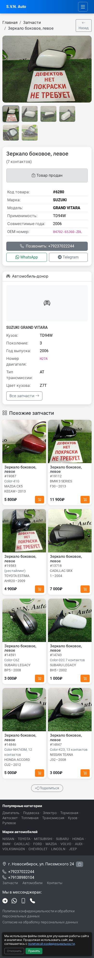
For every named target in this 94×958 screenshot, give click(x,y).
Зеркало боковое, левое (31, 28)
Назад (84, 28)
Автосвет (10, 818)
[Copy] (79, 864)
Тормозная (69, 813)
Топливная (30, 818)
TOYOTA (24, 839)
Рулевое (9, 823)
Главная (10, 22)
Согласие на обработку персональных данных (40, 922)
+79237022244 (21, 871)
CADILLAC (22, 844)
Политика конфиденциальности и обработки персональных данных (38, 913)
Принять (34, 951)
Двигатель (11, 813)
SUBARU (62, 839)
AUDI (78, 844)
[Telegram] (5, 901)
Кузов (72, 818)
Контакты (54, 883)
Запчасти (32, 22)
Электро (50, 813)
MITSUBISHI (43, 839)
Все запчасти (22, 396)
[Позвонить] (32, 901)
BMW (6, 844)
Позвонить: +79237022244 (50, 246)
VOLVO (65, 844)
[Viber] (23, 901)
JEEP (73, 849)
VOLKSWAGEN (13, 849)
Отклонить (14, 951)
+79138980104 (21, 877)
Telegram (71, 257)
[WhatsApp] (14, 901)
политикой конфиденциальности (51, 943)
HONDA (78, 839)
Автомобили (32, 883)
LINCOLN (58, 849)
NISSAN (8, 839)
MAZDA (51, 844)
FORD (37, 844)
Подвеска (31, 813)
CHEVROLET (37, 849)
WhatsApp (29, 257)
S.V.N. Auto (16, 6)
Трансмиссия (53, 818)
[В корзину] (39, 499)
